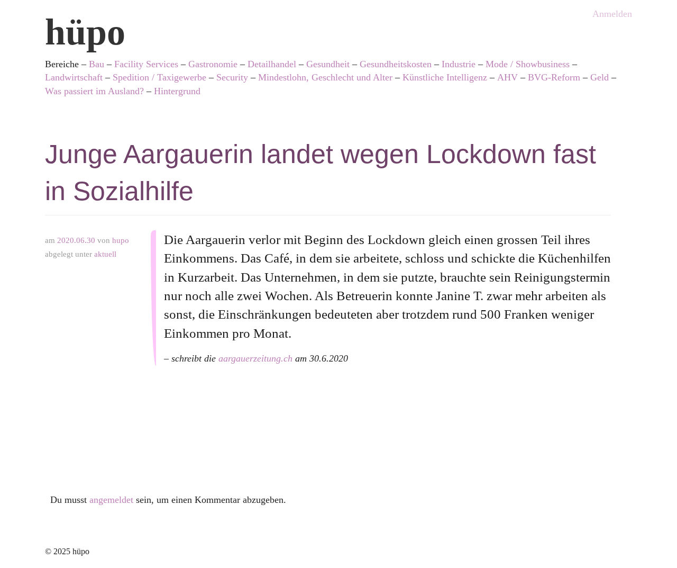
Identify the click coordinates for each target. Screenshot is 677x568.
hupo (120, 240)
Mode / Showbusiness (528, 64)
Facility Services (146, 64)
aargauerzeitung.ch (255, 358)
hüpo (85, 32)
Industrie (458, 64)
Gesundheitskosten (396, 64)
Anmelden (612, 13)
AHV (507, 77)
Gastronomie (212, 64)
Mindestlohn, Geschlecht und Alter (325, 77)
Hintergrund (177, 91)
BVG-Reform (554, 77)
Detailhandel (272, 64)
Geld (599, 77)
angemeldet (111, 499)
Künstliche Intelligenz (444, 77)
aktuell (105, 254)
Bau (96, 64)
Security (232, 77)
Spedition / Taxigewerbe (159, 77)
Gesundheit (328, 64)
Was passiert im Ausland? (94, 91)
